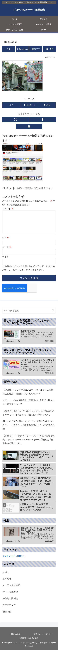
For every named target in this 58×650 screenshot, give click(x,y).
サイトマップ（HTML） (13, 556)
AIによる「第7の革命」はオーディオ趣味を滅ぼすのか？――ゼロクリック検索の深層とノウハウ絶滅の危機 (28, 425)
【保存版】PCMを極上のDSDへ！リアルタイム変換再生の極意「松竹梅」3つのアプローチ (28, 392)
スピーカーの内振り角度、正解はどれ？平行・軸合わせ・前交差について (28, 402)
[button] (53, 310)
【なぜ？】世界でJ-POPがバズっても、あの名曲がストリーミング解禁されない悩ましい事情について (28, 413)
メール (6, 247)
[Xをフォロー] (15, 119)
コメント (7, 208)
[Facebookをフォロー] (42, 119)
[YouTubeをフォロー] (29, 126)
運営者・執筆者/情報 (29, 638)
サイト (5, 257)
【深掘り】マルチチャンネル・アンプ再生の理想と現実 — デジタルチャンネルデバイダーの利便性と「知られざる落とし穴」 (28, 439)
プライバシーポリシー (43, 634)
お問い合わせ (15, 634)
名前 (5, 237)
